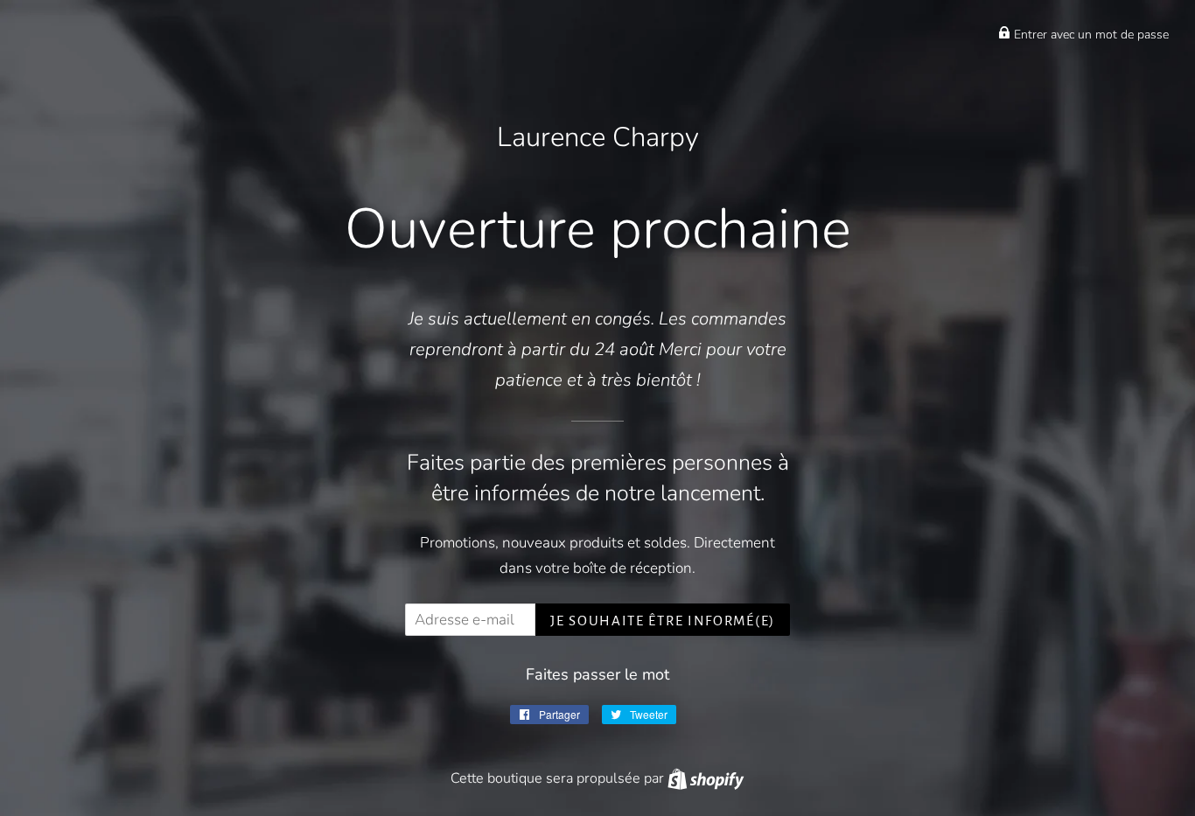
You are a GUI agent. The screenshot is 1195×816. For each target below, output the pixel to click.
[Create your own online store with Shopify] (705, 778)
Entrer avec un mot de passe (1089, 34)
